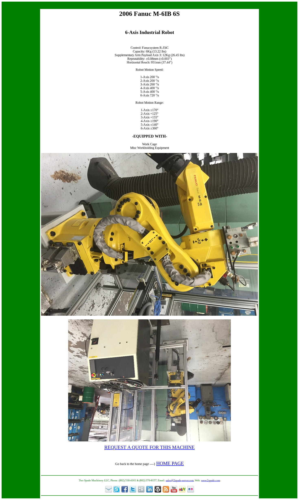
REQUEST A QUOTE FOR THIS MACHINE (149, 447)
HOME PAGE (170, 463)
